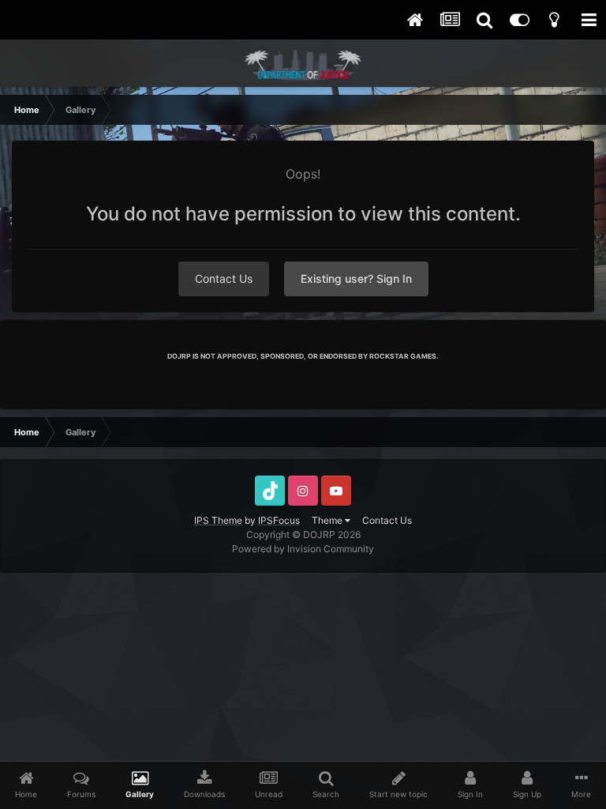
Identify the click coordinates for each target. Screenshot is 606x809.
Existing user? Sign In (356, 278)
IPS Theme (218, 520)
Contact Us (223, 278)
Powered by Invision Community (303, 549)
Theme (328, 520)
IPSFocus (279, 520)
